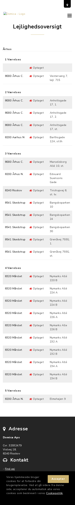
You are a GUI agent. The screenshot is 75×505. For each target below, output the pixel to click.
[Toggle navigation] (69, 15)
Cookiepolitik (54, 493)
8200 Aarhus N (14, 137)
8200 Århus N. (14, 174)
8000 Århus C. (14, 76)
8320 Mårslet (13, 276)
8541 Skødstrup (15, 202)
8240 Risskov (13, 190)
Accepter (58, 479)
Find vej (10, 469)
